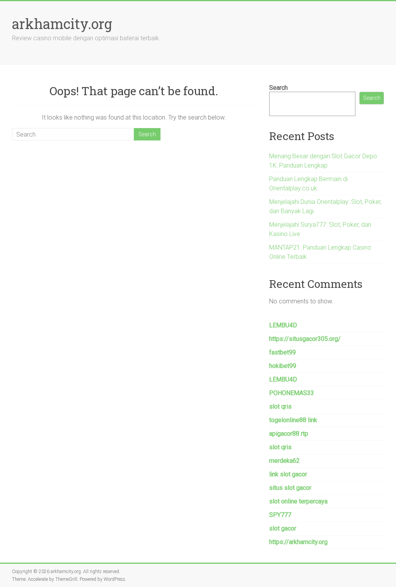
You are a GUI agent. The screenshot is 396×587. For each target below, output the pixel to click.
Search (278, 87)
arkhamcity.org (62, 23)
